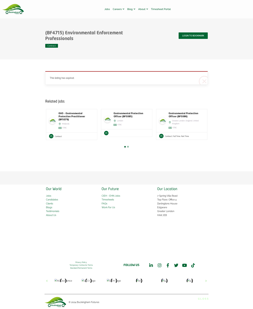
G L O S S (203, 299)
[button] (46, 281)
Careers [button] (117, 9)
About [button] (141, 9)
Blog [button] (130, 9)
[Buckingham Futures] (13, 9)
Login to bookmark (193, 35)
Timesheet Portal (161, 9)
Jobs (107, 9)
